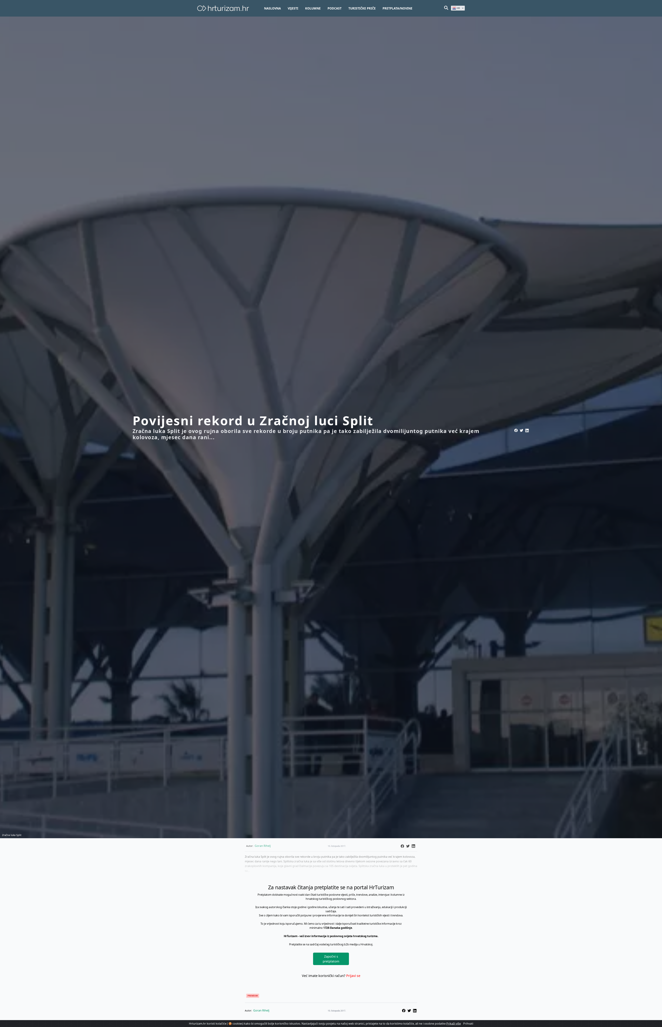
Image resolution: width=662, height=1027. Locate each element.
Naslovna (272, 8)
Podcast (335, 8)
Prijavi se (353, 975)
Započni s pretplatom (331, 958)
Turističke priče (362, 8)
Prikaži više (453, 1023)
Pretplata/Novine (397, 8)
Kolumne (313, 8)
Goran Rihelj (261, 1010)
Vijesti (293, 8)
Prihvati (468, 1023)
